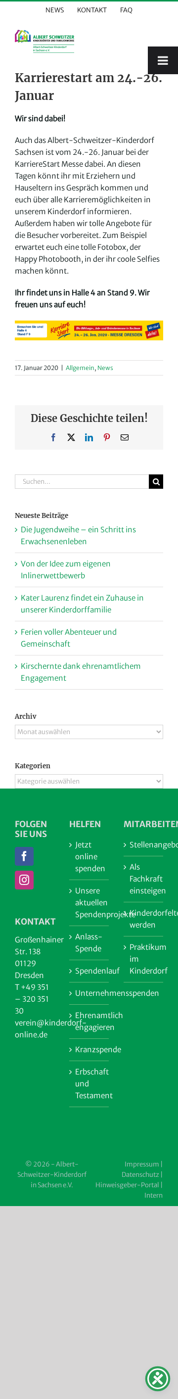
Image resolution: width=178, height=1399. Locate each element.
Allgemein (80, 368)
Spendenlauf (89, 971)
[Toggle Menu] (163, 60)
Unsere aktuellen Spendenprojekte (89, 902)
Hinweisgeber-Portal (127, 1185)
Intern (153, 1195)
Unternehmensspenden (89, 993)
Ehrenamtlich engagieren (89, 1021)
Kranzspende (89, 1049)
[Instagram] (24, 880)
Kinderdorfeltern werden (144, 919)
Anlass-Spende (88, 942)
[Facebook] (24, 856)
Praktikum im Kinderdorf (144, 959)
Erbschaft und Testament (89, 1083)
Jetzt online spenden (89, 856)
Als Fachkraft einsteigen (144, 878)
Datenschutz (140, 1174)
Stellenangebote (144, 844)
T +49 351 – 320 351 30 (32, 999)
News (105, 368)
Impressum (142, 1164)
